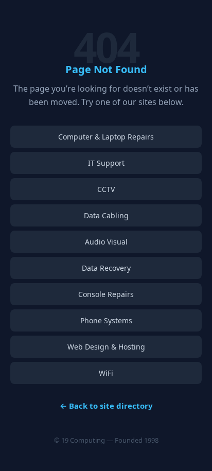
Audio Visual (106, 242)
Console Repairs (106, 294)
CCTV (106, 189)
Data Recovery (106, 268)
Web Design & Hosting (106, 347)
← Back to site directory (106, 405)
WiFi (106, 373)
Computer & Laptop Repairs (106, 137)
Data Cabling (106, 215)
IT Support (106, 163)
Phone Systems (106, 320)
